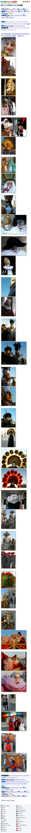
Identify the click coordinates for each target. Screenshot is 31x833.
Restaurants (20, 808)
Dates (20, 15)
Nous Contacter (6, 806)
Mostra (19, 830)
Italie (4, 807)
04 (15, 27)
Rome (16, 9)
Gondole (4, 831)
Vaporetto (20, 813)
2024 (13, 21)
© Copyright (3, 819)
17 (13, 29)
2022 (20, 21)
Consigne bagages (22, 825)
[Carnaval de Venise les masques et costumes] (15, 47)
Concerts (15, 11)
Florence (11, 9)
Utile (28, 11)
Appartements (21, 811)
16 (11, 29)
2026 (6, 21)
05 (17, 27)
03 (13, 27)
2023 (16, 21)
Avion (19, 819)
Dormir (21, 11)
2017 (26, 21)
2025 (10, 21)
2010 (21, 23)
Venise (4, 809)
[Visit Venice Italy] (25, 1)
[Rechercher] (24, 1)
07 (22, 27)
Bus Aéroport (21, 821)
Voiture (19, 826)
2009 (25, 23)
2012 (15, 23)
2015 (5, 23)
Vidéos (12, 15)
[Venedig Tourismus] (27, 1)
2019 (23, 21)
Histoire (17, 15)
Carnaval (19, 806)
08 (24, 27)
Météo (11, 13)
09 (26, 27)
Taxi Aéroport (21, 815)
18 (15, 29)
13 (5, 29)
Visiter (8, 11)
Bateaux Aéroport (22, 817)
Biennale (20, 828)
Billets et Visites (6, 825)
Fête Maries (17, 25)
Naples (20, 9)
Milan (26, 9)
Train (19, 823)
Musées (4, 827)
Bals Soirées (11, 17)
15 (9, 29)
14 (7, 29)
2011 (18, 23)
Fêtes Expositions (22, 810)
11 (1, 29)
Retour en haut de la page (8, 800)
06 (20, 27)
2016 (2, 23)
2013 (12, 23)
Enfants (23, 25)
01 (9, 27)
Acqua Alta (5, 823)
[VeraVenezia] (29, 1)
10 (28, 27)
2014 (9, 23)
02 (11, 27)
